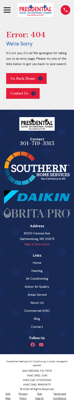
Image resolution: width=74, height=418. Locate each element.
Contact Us (19, 93)
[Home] (35, 10)
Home (37, 263)
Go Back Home (22, 78)
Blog (37, 319)
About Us (37, 303)
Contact (37, 327)
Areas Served (37, 295)
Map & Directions (37, 244)
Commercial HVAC (37, 311)
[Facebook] (33, 344)
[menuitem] (8, 396)
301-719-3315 (37, 143)
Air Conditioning (37, 279)
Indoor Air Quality (37, 287)
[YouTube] (41, 344)
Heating (37, 271)
